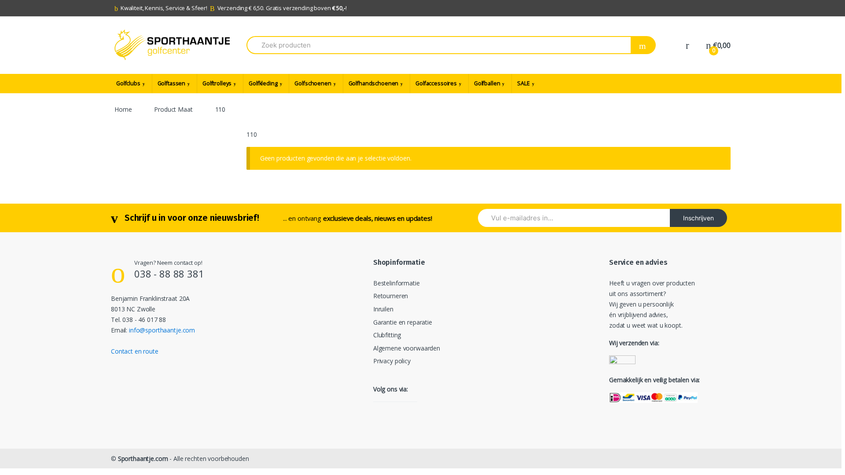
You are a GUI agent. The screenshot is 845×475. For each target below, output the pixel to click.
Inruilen (383, 309)
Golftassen (172, 83)
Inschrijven (698, 218)
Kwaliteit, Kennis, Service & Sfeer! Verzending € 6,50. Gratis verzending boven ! (234, 8)
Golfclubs (128, 83)
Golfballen (487, 83)
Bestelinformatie (396, 283)
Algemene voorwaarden (406, 348)
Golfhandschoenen (374, 83)
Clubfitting (387, 335)
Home (123, 109)
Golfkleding (263, 83)
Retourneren (390, 296)
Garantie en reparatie (402, 322)
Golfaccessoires (436, 83)
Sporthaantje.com (143, 458)
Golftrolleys (216, 83)
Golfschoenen (312, 83)
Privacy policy (392, 361)
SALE (523, 83)
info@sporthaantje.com (162, 330)
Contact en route (134, 351)
